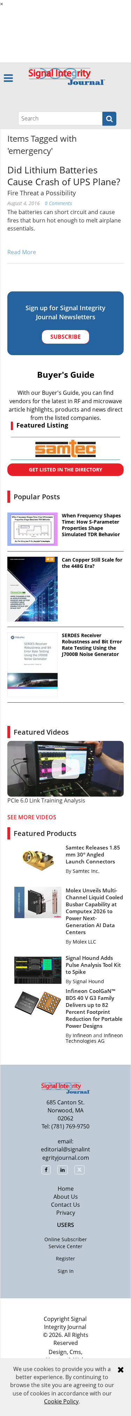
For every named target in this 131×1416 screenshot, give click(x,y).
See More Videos (31, 817)
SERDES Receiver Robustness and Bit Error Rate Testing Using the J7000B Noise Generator (92, 645)
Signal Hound (88, 981)
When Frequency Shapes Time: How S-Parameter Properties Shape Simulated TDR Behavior (91, 525)
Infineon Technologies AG (94, 1038)
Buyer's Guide (65, 374)
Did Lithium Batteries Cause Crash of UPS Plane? (63, 176)
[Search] (109, 119)
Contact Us (65, 1204)
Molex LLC (84, 941)
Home (66, 1188)
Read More (21, 252)
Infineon (82, 1035)
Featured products (45, 833)
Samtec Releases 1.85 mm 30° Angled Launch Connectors (93, 854)
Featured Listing (42, 425)
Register (65, 1258)
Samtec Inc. (86, 871)
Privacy (65, 1212)
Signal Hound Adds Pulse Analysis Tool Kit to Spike (93, 964)
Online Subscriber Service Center (65, 1243)
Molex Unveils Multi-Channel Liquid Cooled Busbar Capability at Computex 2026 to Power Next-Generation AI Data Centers (94, 911)
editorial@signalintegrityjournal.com (65, 1153)
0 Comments (58, 203)
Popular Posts (37, 496)
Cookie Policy (61, 1401)
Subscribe (65, 337)
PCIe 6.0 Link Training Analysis (46, 800)
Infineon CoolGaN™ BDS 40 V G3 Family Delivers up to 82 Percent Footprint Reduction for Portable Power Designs (94, 1008)
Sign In (66, 1271)
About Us (65, 1196)
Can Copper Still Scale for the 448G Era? (92, 563)
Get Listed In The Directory (65, 469)
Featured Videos (41, 732)
